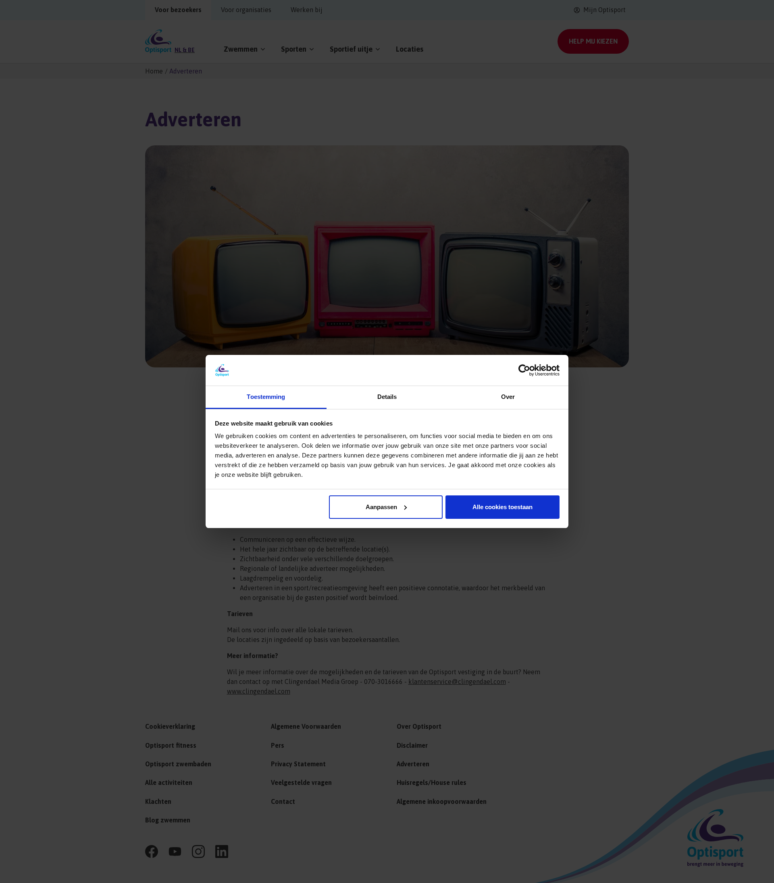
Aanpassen (381, 506)
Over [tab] (508, 396)
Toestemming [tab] (266, 396)
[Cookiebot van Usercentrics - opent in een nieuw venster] (524, 370)
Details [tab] (387, 396)
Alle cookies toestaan (502, 506)
